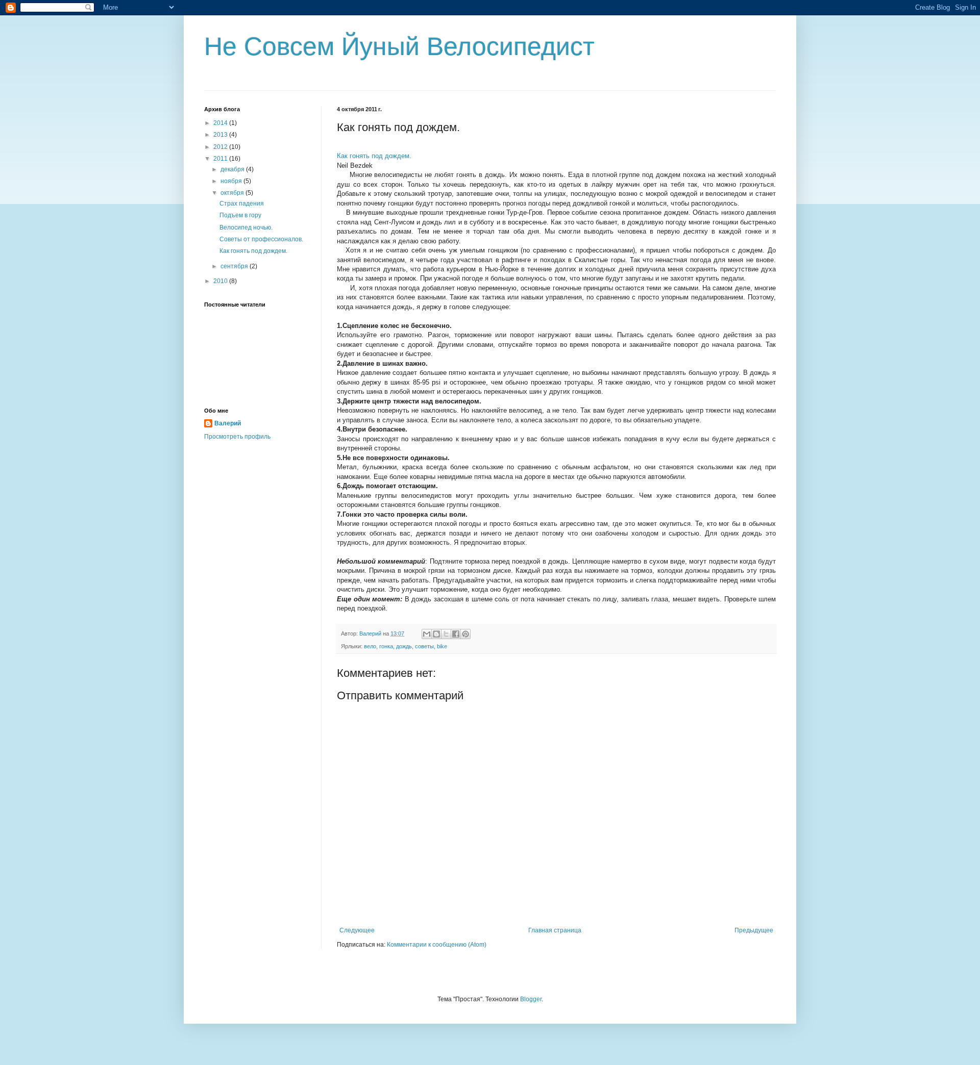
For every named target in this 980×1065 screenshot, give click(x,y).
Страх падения (241, 203)
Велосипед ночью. (246, 227)
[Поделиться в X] (446, 634)
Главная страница (554, 930)
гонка (386, 646)
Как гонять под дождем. (253, 251)
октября (233, 192)
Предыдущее (753, 930)
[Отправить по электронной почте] (427, 634)
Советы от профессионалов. (261, 239)
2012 (221, 146)
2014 (221, 122)
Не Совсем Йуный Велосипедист (399, 46)
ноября (231, 181)
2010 (221, 281)
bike (442, 646)
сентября (235, 266)
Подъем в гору (240, 215)
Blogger (531, 999)
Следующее (357, 930)
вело (370, 646)
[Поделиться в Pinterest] (465, 634)
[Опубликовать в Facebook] (456, 634)
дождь (404, 646)
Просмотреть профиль (237, 436)
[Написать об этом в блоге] (436, 634)
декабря (233, 169)
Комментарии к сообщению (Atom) (436, 944)
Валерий (227, 423)
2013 (221, 134)
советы (424, 646)
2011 (221, 158)
